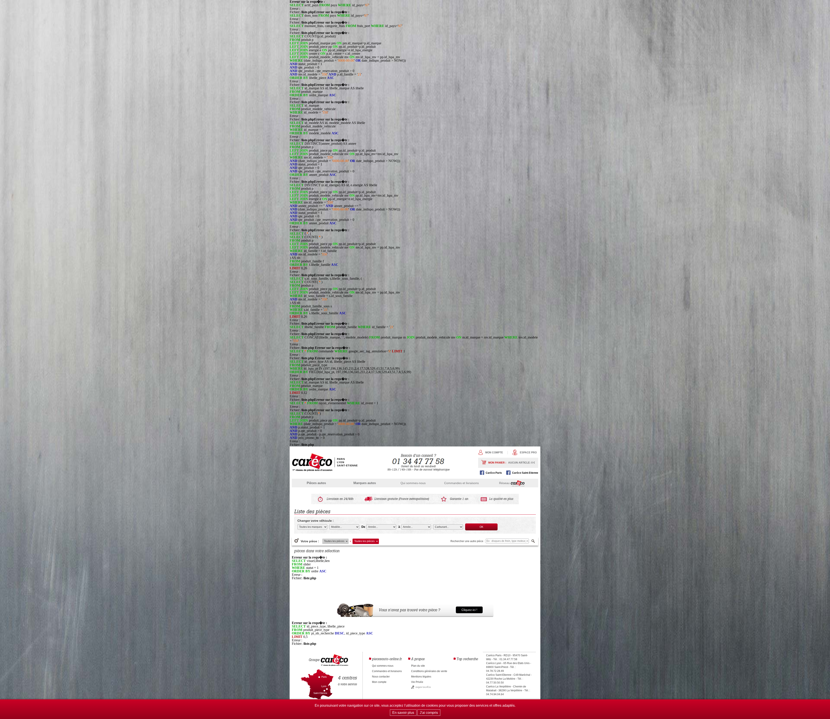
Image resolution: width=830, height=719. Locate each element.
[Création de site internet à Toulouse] (421, 687)
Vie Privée (417, 682)
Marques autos (364, 483)
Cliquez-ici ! (469, 609)
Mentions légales (421, 676)
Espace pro (528, 452)
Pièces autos (316, 483)
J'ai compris (429, 712)
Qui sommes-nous (413, 483)
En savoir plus (403, 712)
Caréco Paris (494, 472)
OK (481, 526)
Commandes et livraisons (461, 483)
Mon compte (494, 452)
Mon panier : (511, 462)
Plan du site (418, 665)
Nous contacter (381, 676)
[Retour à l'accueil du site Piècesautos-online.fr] (312, 462)
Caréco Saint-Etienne (525, 472)
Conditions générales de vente (429, 671)
